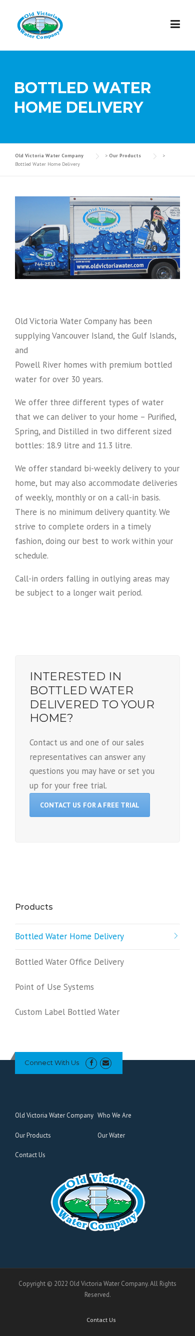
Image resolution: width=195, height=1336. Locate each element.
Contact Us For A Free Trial (90, 805)
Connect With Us (51, 1062)
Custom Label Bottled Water (67, 1011)
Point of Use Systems (54, 986)
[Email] (106, 1062)
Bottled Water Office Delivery (69, 961)
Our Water (111, 1135)
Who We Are (115, 1115)
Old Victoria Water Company (54, 1115)
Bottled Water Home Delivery (69, 936)
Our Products (33, 1135)
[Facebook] (91, 1062)
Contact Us (30, 1155)
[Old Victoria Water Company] (40, 24)
